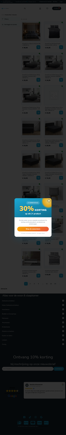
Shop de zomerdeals (33, 229)
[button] (49, 200)
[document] (33, 217)
